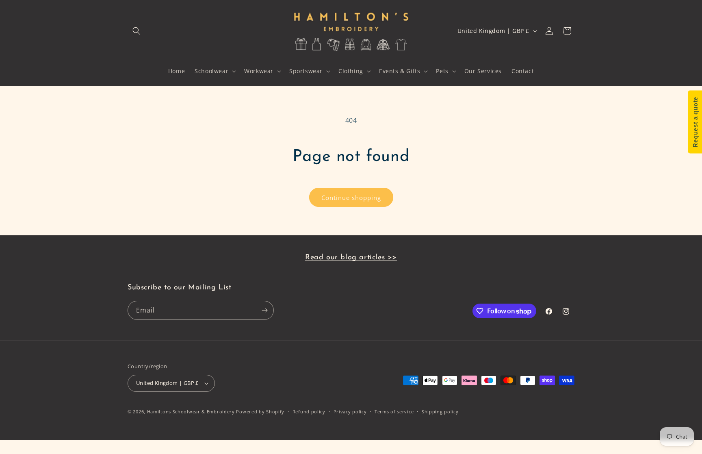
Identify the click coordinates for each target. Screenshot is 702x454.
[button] (136, 31)
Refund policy (308, 411)
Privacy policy (350, 411)
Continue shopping (351, 197)
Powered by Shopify (260, 411)
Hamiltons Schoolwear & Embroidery (191, 411)
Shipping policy (440, 411)
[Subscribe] (264, 310)
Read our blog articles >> (351, 257)
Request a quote (694, 122)
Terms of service (394, 411)
